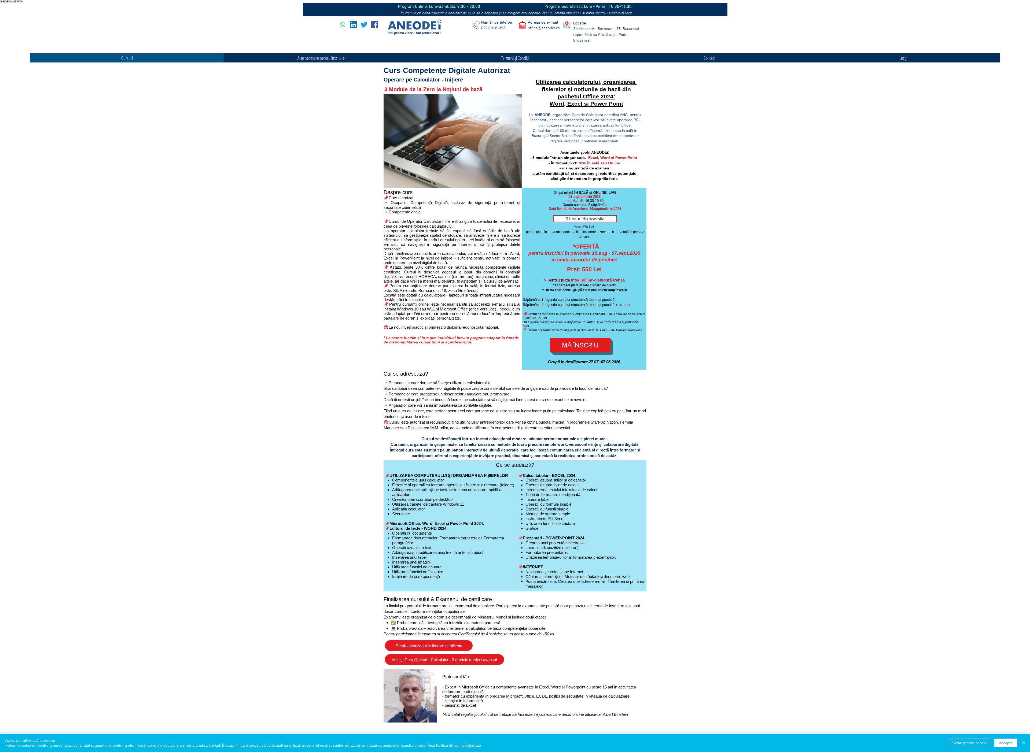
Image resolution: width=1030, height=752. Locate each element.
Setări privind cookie (969, 743)
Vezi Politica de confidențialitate (454, 745)
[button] (585, 218)
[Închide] (1023, 743)
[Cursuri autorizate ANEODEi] (342, 24)
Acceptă (1006, 743)
